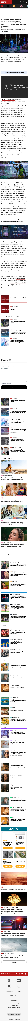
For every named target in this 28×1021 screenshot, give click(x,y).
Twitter (3, 285)
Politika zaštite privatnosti (14, 1007)
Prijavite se (14, 387)
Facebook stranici (20, 278)
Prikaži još (14, 962)
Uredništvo (14, 1000)
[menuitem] (23, 2)
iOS (8, 221)
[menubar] (23, 2)
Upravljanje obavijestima (14, 1014)
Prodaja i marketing (14, 1003)
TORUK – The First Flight (8, 99)
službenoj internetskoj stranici (18, 282)
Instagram (8, 285)
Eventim (8, 272)
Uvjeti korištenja (14, 1005)
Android (12, 221)
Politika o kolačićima (14, 1010)
